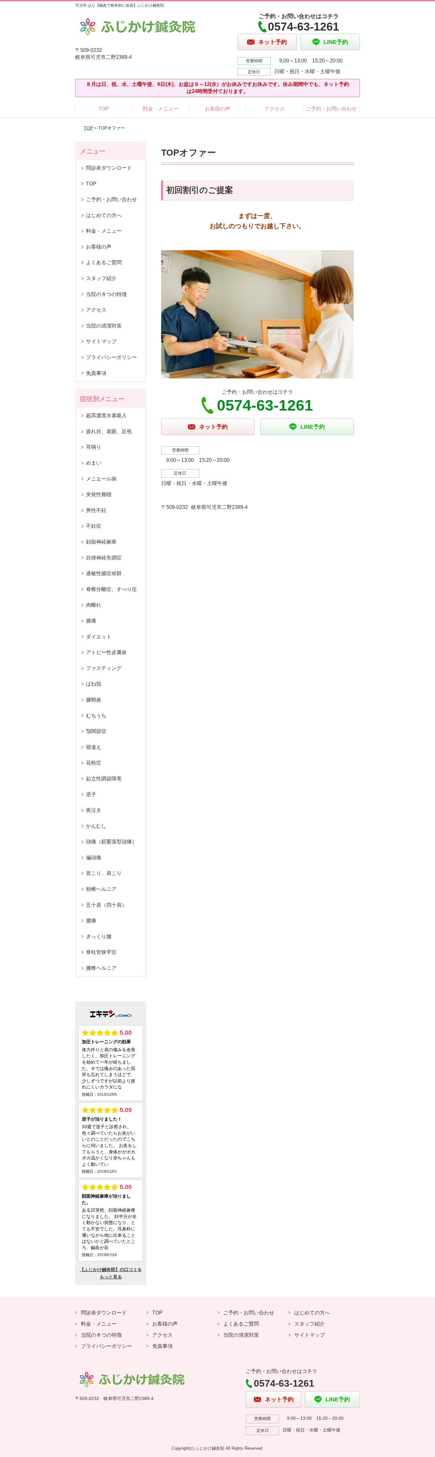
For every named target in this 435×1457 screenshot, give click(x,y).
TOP (103, 108)
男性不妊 (96, 510)
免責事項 (96, 373)
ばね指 (93, 683)
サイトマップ (101, 341)
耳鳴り (93, 447)
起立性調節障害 (104, 778)
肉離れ (93, 605)
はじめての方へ (104, 215)
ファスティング (104, 668)
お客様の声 (217, 108)
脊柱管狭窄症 (101, 952)
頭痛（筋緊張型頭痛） (111, 841)
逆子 (91, 794)
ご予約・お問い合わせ (331, 108)
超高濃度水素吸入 (106, 415)
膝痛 (91, 620)
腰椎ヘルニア (101, 968)
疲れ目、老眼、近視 (109, 431)
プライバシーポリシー (111, 357)
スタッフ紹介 (101, 278)
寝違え (93, 747)
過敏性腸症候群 (104, 573)
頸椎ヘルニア (101, 889)
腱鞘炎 (93, 699)
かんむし (96, 826)
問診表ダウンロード (109, 168)
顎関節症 (96, 731)
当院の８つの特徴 (106, 294)
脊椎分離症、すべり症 (111, 589)
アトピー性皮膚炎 (106, 652)
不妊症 (93, 526)
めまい (93, 463)
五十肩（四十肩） (106, 905)
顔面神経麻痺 (101, 542)
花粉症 (93, 762)
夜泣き (93, 810)
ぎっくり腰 (98, 936)
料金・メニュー (160, 108)
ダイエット (98, 636)
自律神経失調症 (104, 557)
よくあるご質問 (104, 262)
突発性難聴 (98, 494)
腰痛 (91, 920)
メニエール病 (101, 479)
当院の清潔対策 (104, 325)
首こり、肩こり (104, 873)
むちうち (96, 715)
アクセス (274, 108)
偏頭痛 (93, 857)
